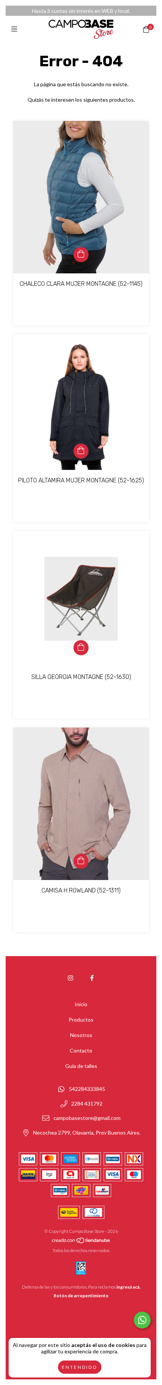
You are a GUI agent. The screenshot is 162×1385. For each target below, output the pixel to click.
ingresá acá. (128, 1287)
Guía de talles (81, 1066)
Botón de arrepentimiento (81, 1295)
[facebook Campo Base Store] (92, 977)
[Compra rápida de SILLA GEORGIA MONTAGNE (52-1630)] (81, 647)
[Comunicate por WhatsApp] (142, 1320)
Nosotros (81, 1035)
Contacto (81, 1050)
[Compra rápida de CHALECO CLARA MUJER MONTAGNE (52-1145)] (81, 254)
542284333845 (87, 1089)
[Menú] (16, 29)
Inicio (81, 1004)
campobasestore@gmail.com (87, 1118)
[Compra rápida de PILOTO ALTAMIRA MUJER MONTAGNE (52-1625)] (81, 451)
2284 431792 (86, 1103)
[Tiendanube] (81, 1242)
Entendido (80, 1367)
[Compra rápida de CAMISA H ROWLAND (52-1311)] (81, 861)
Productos (81, 1019)
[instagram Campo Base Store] (70, 977)
